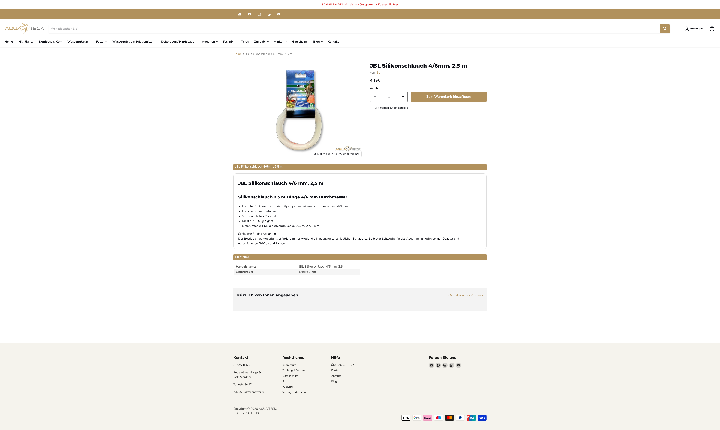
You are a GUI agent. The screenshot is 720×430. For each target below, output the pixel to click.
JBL (378, 73)
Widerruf (288, 387)
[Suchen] (665, 28)
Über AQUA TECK (342, 365)
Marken (279, 42)
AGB (285, 381)
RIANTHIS (252, 413)
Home (9, 42)
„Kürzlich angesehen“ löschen (465, 295)
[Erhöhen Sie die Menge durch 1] (403, 97)
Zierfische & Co (49, 42)
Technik (228, 42)
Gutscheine (300, 42)
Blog (317, 42)
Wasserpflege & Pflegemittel (133, 42)
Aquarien (209, 42)
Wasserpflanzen (79, 42)
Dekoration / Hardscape (178, 42)
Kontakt (333, 42)
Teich (245, 42)
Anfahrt (336, 376)
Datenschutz (290, 376)
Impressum (289, 365)
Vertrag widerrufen (294, 392)
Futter (100, 42)
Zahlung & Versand (294, 370)
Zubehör (260, 42)
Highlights (26, 42)
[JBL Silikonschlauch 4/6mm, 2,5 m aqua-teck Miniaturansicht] (243, 169)
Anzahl (374, 88)
